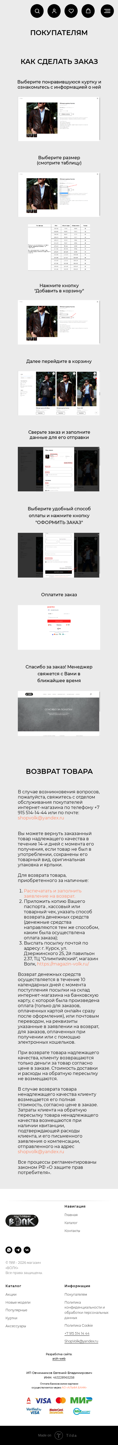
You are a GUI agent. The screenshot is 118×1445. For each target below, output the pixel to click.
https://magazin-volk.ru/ (63, 964)
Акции (10, 1294)
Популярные (16, 1310)
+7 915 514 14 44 (76, 1333)
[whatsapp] (8, 1250)
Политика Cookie (78, 1325)
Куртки (11, 1318)
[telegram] (18, 1250)
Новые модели (17, 1302)
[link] (54, 10)
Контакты (72, 1231)
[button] (37, 10)
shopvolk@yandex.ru (41, 817)
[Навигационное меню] (107, 11)
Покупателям (75, 1294)
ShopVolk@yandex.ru (81, 1341)
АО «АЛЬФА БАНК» (74, 1387)
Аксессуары (15, 1326)
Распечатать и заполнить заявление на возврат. (53, 893)
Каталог (71, 1223)
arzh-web (59, 1358)
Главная (71, 1215)
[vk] (27, 1250)
